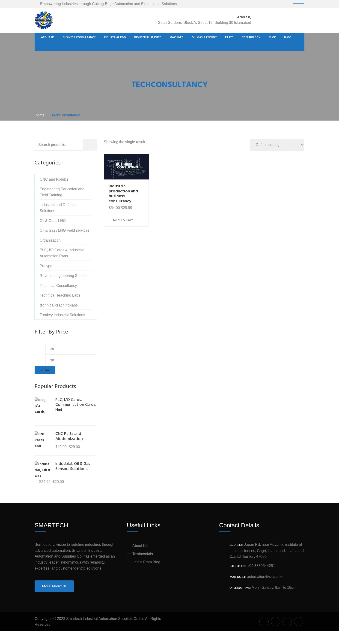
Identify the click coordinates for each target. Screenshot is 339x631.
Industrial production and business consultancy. (123, 194)
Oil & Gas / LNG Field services (64, 230)
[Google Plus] (285, 20)
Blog (287, 37)
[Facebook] (266, 20)
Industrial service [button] (147, 37)
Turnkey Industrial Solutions (62, 315)
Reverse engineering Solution (64, 276)
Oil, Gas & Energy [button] (204, 37)
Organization (50, 240)
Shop (272, 37)
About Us (47, 37)
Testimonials (142, 554)
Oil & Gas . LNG (53, 221)
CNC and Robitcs (54, 179)
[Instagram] (301, 20)
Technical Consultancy (58, 286)
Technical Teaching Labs (60, 295)
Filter (45, 370)
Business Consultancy (79, 37)
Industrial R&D (115, 37)
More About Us (54, 586)
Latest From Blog (146, 562)
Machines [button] (176, 37)
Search (95, 146)
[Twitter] (275, 20)
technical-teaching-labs (59, 305)
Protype (46, 266)
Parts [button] (229, 37)
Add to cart (123, 220)
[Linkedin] (294, 20)
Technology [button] (251, 37)
